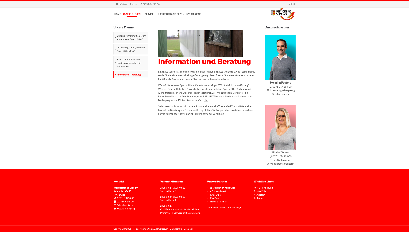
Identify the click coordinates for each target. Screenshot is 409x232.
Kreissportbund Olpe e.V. (283, 14)
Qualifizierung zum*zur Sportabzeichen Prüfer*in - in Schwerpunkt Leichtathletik (180, 211)
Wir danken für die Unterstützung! (224, 207)
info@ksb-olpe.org (128, 4)
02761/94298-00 (151, 4)
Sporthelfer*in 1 (168, 191)
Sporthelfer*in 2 (168, 200)
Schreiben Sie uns (125, 205)
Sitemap (188, 228)
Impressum (162, 228)
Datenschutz (176, 228)
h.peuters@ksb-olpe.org (282, 90)
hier (206, 100)
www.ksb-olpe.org (126, 208)
